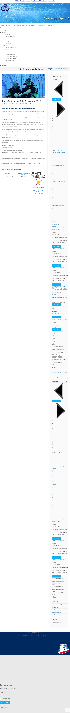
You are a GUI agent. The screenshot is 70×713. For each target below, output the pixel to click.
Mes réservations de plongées (8, 61)
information (24, 103)
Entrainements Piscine (12, 56)
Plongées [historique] (56, 612)
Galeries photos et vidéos (18, 25)
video (30, 103)
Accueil (2, 25)
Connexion (50, 25)
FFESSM (68, 638)
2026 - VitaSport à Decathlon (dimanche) (60, 319)
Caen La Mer (37, 117)
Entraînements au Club (10, 40)
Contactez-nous (65, 642)
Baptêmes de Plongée (56, 313)
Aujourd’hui (56, 99)
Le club (8, 25)
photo (53, 609)
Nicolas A (6, 103)
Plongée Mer (54, 235)
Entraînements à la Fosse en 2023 (61, 68)
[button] (35, 28)
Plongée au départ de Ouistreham (58, 248)
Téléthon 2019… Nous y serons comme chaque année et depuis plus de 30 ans (38, 189)
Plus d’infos (56, 246)
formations (7, 41)
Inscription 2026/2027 (10, 36)
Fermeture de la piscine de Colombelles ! (24, 173)
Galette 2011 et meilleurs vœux (9, 173)
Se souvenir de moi (6, 698)
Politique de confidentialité (7, 44)
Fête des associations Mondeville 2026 (59, 286)
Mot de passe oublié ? (5, 707)
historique (7, 34)
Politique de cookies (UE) (10, 47)
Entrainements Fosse (11, 58)
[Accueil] (46, 68)
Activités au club (30, 25)
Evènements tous (9, 52)
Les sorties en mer (9, 38)
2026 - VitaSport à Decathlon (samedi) (59, 306)
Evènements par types (10, 54)
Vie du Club (54, 294)
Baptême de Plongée (56, 604)
